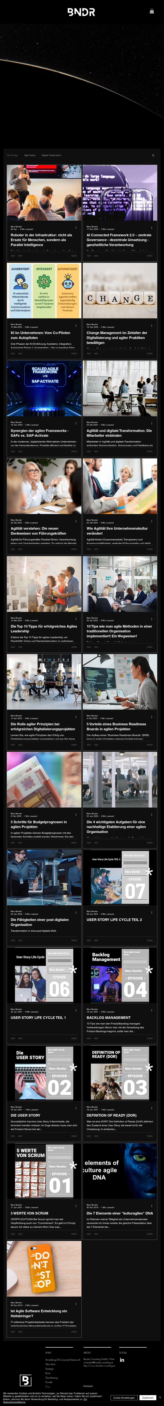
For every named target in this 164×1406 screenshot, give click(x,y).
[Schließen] (160, 1397)
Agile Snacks (29, 155)
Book (47, 1373)
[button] (152, 10)
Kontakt (48, 1382)
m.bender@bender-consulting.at (98, 1362)
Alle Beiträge (12, 155)
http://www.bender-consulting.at (99, 1365)
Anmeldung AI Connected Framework (55, 1359)
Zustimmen (148, 1397)
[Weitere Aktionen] (77, 228)
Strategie (49, 1368)
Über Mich (50, 1364)
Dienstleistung (51, 1377)
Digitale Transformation (51, 155)
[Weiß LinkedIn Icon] (122, 1360)
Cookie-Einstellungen (124, 1397)
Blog (47, 1386)
